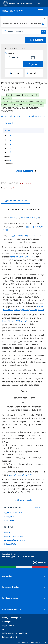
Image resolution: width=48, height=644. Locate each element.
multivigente (35, 73)
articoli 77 (14, 217)
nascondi (9, 122)
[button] (33, 57)
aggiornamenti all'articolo (15, 200)
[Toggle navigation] (40, 11)
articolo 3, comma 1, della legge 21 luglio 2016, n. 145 (23, 308)
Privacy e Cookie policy (11, 617)
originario (15, 73)
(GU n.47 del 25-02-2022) (12, 116)
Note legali (6, 621)
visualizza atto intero (38, 116)
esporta (7, 532)
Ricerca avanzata (35, 39)
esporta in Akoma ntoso (13, 536)
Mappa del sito (8, 625)
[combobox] (24, 31)
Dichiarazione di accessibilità (14, 633)
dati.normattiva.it (9, 637)
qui (43, 23)
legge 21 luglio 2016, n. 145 (22, 235)
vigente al (12, 53)
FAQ (3, 629)
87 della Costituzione (30, 217)
